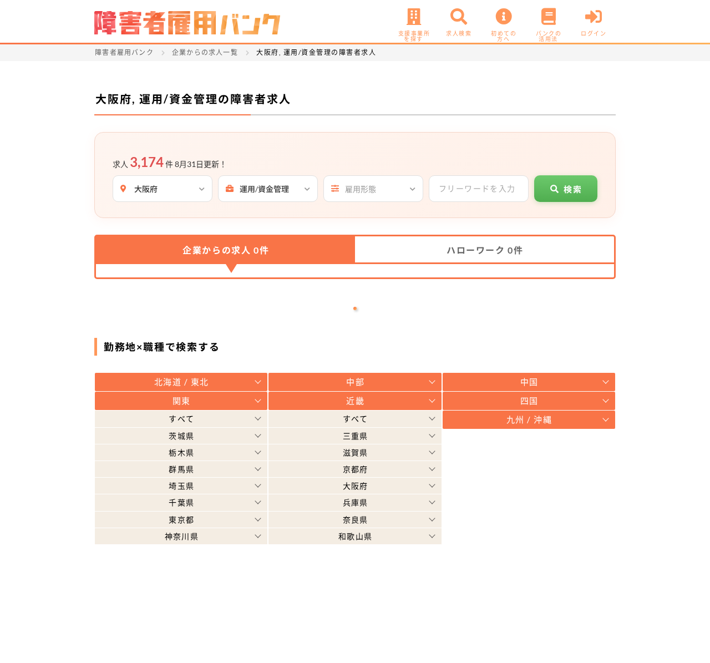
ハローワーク (485, 250)
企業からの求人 (225, 250)
